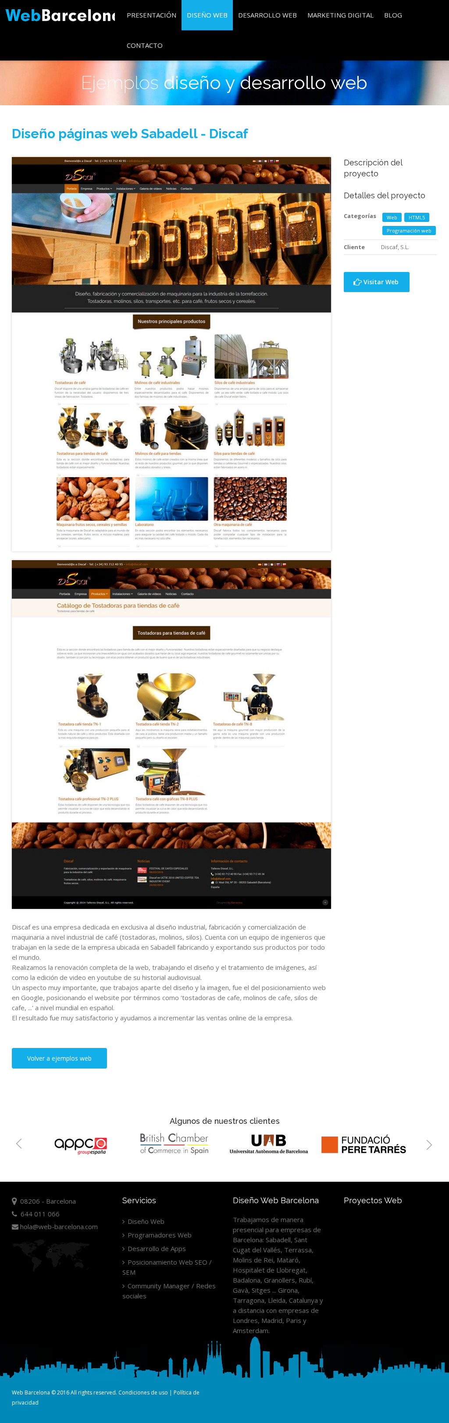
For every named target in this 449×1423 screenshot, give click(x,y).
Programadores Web (159, 1234)
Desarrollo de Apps (156, 1248)
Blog (393, 15)
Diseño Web (207, 15)
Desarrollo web (267, 15)
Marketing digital (340, 15)
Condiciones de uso (143, 1392)
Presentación (151, 15)
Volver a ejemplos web (59, 1058)
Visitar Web (380, 282)
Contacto (145, 45)
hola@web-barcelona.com (58, 1226)
